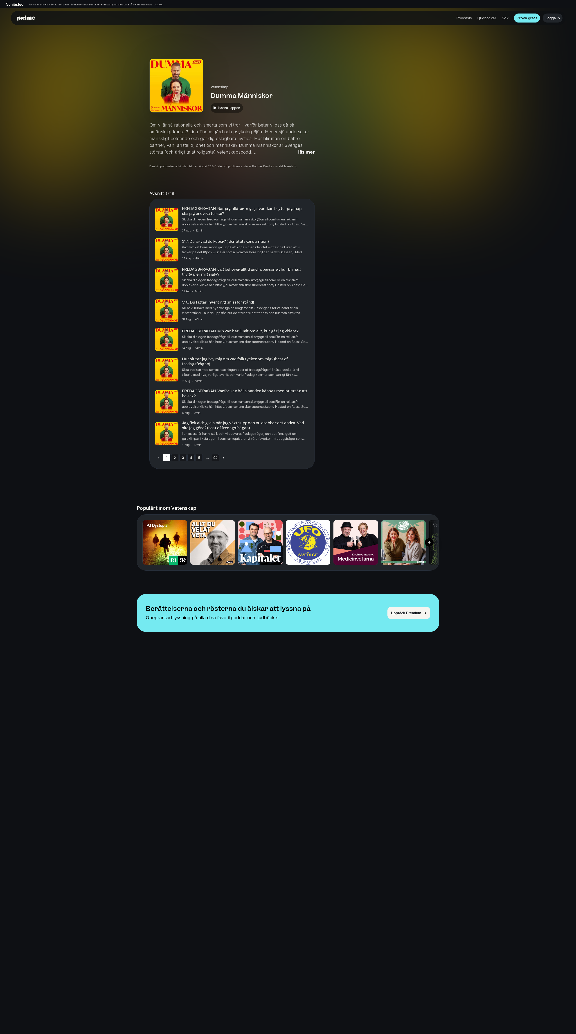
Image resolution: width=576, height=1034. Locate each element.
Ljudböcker (486, 18)
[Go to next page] (223, 457)
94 (215, 458)
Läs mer (158, 4)
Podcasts (464, 18)
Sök (505, 18)
